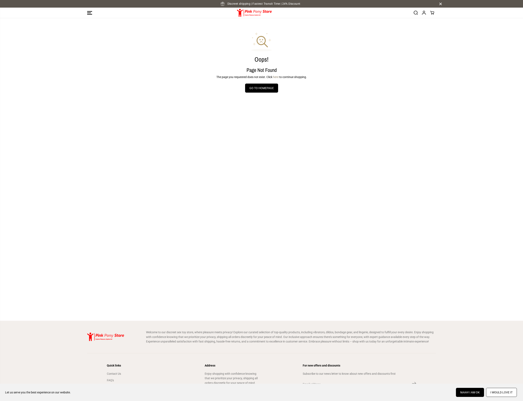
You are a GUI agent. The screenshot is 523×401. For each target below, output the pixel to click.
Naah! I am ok (470, 392)
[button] (89, 13)
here (276, 77)
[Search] (415, 12)
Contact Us (114, 373)
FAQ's (110, 380)
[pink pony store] (254, 13)
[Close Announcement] (440, 3)
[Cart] (432, 12)
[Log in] (424, 12)
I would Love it (501, 392)
